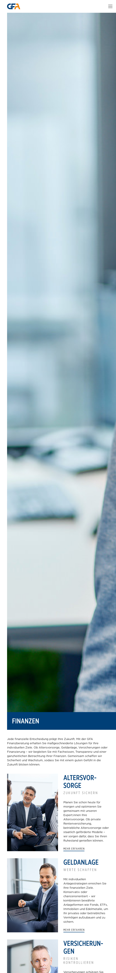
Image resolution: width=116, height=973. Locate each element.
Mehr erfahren (74, 848)
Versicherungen (83, 947)
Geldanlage (81, 862)
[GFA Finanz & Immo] (13, 6)
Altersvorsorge (79, 781)
